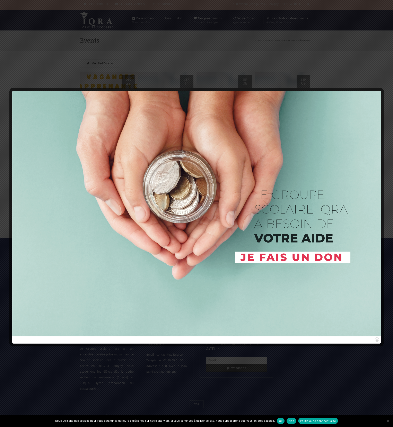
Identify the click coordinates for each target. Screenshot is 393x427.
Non (291, 421)
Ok (281, 421)
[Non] (388, 421)
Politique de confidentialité (318, 421)
